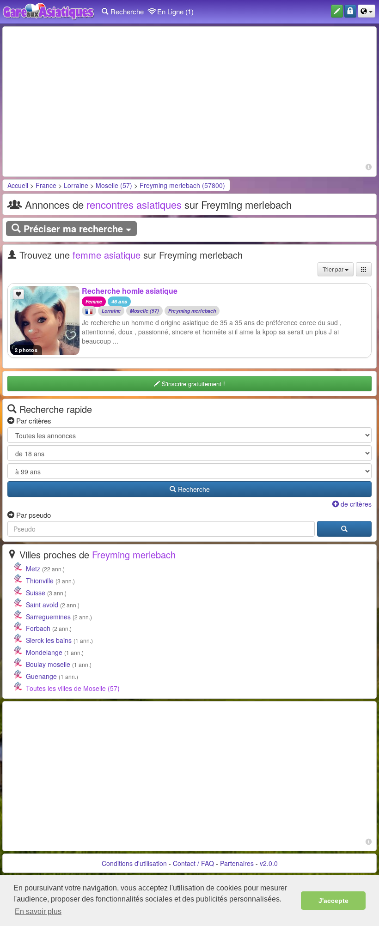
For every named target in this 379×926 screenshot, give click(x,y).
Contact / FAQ (193, 863)
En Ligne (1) (174, 11)
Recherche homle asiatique (129, 290)
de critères (355, 503)
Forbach (38, 628)
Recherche (126, 11)
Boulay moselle (48, 664)
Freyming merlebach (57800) (182, 185)
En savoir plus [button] (38, 911)
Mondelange (44, 652)
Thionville (40, 580)
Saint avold (42, 604)
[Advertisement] (189, 96)
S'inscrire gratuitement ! (192, 383)
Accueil (17, 185)
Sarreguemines (48, 616)
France (46, 185)
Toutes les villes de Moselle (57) (73, 688)
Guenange (41, 676)
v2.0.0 (269, 863)
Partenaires (237, 863)
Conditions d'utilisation (134, 863)
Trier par (334, 269)
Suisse (35, 592)
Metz (33, 568)
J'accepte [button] (333, 900)
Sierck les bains (49, 640)
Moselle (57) (114, 185)
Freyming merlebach (192, 311)
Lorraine (76, 185)
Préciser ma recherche (73, 228)
